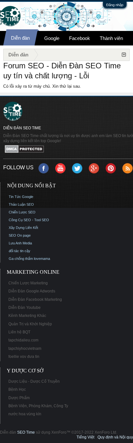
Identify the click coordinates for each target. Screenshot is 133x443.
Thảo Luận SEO (21, 204)
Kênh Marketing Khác (27, 315)
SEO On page (20, 235)
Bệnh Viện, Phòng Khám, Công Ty (38, 406)
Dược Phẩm (19, 398)
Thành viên (111, 38)
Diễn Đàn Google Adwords (31, 291)
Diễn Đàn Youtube (24, 307)
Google (51, 38)
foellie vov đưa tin (23, 356)
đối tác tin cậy (19, 251)
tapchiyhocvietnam (24, 348)
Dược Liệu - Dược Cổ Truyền (34, 381)
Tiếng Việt (85, 437)
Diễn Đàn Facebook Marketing (35, 299)
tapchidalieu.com (23, 340)
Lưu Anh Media (20, 243)
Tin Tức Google (21, 197)
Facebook (79, 38)
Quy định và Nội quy (115, 437)
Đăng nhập (114, 5)
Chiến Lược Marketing (28, 283)
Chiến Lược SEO (22, 212)
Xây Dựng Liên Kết (23, 228)
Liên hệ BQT (19, 332)
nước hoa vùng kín (24, 414)
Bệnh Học (17, 389)
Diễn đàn (20, 38)
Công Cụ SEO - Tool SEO (29, 220)
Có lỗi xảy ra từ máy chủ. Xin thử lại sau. (42, 86)
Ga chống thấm (21, 259)
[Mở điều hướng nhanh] (123, 55)
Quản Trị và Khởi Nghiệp (30, 324)
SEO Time (26, 432)
